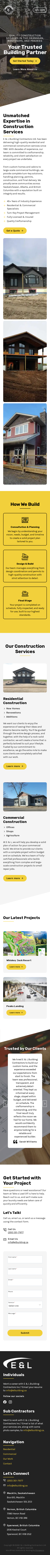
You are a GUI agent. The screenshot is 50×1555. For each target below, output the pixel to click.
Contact (7, 1463)
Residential (9, 1449)
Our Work (8, 1458)
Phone (10, 1291)
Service (11, 1302)
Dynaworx (39, 1550)
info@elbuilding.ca (18, 1242)
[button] (25, 278)
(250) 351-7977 (16, 1232)
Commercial (9, 1454)
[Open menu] (29, 10)
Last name (12, 1269)
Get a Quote (40, 10)
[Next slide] (45, 1103)
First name (12, 1257)
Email (10, 1280)
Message (12, 1313)
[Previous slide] (5, 1103)
